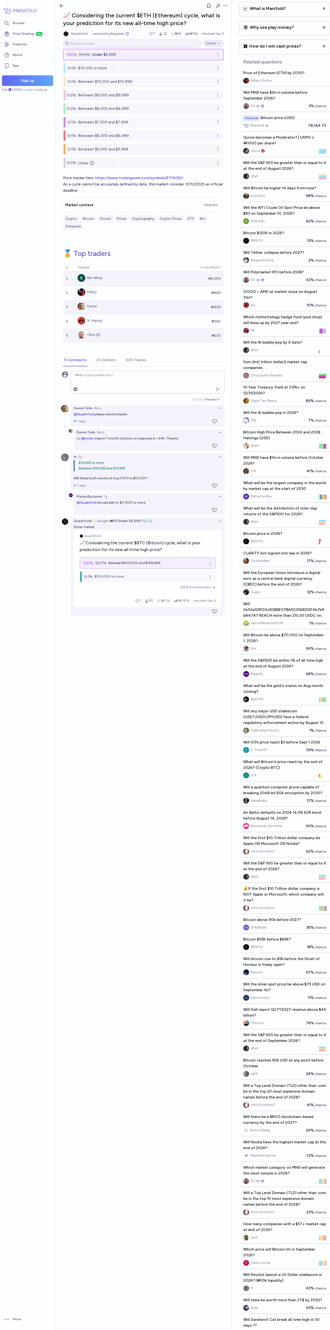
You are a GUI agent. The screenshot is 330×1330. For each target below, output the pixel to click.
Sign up (27, 80)
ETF (190, 219)
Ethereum (73, 226)
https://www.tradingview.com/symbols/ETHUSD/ (139, 178)
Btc (203, 219)
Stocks (105, 219)
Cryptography (143, 219)
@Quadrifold (84, 414)
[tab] (75, 360)
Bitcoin (88, 219)
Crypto (71, 219)
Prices (121, 219)
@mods (87, 438)
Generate (211, 205)
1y (105, 497)
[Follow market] (209, 6)
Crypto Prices (171, 219)
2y (80, 457)
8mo (98, 408)
